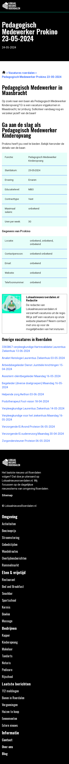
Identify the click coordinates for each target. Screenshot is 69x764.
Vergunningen (10, 704)
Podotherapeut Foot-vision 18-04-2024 (25, 401)
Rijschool (7, 676)
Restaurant (8, 579)
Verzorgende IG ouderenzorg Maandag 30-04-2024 (33, 433)
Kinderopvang (10, 642)
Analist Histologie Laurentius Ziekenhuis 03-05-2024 (33, 358)
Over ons (7, 746)
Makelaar (7, 649)
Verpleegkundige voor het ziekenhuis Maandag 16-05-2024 (32, 417)
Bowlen (6, 614)
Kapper (6, 635)
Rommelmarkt (10, 565)
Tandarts (7, 656)
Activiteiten (9, 524)
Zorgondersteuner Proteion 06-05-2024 (26, 440)
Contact (7, 740)
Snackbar (7, 593)
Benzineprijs (9, 530)
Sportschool (9, 600)
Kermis (6, 607)
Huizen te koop (10, 711)
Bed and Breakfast (13, 586)
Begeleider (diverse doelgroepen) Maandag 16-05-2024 (32, 385)
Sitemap (7, 495)
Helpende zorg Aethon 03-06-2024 (23, 394)
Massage (7, 621)
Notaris (6, 663)
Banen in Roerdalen (13, 698)
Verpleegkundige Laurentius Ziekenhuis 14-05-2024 (33, 408)
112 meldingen (10, 691)
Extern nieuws (10, 725)
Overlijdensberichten (14, 558)
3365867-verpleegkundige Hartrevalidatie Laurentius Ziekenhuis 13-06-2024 (34, 348)
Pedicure (7, 669)
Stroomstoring (10, 537)
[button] (64, 6)
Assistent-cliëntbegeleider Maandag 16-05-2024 (31, 376)
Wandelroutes (10, 551)
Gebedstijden (9, 544)
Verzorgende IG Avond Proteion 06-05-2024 (28, 426)
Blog (5, 753)
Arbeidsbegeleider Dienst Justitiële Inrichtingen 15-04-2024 (32, 367)
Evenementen (9, 718)
